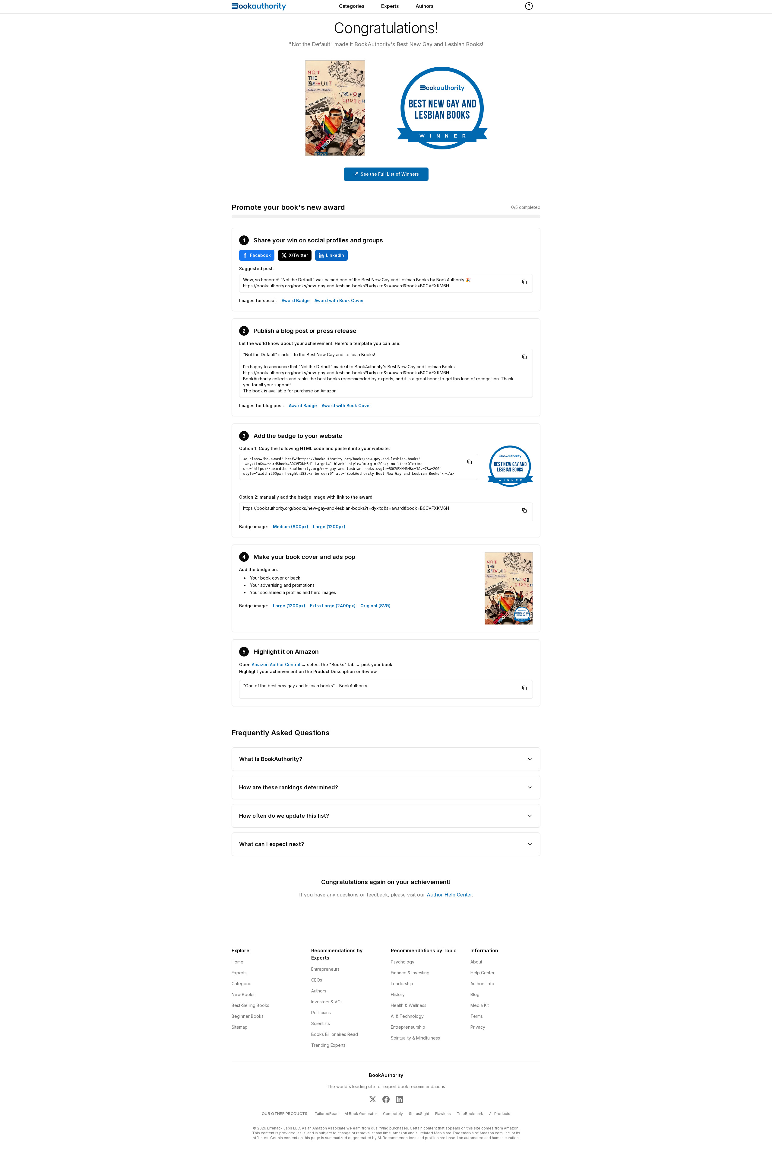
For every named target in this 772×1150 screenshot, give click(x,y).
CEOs (316, 979)
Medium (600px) (290, 526)
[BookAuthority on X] (372, 1099)
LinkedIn (335, 255)
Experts (390, 6)
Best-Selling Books (250, 1005)
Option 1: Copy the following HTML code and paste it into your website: (314, 448)
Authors (424, 6)
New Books (243, 994)
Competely (393, 1113)
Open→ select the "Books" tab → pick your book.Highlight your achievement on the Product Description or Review (316, 668)
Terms (476, 1016)
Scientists (320, 1023)
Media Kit (479, 1005)
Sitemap (240, 1027)
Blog (474, 994)
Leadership (402, 983)
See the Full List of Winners (390, 174)
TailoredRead (327, 1113)
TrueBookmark (470, 1113)
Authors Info (482, 983)
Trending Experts (328, 1045)
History (398, 994)
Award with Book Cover (339, 300)
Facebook (260, 255)
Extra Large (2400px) (333, 605)
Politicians (321, 1012)
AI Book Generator (361, 1113)
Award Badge (296, 300)
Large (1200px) (329, 526)
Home (237, 961)
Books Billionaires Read (334, 1034)
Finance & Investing (410, 972)
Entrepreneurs (325, 969)
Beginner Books (248, 1016)
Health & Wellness (408, 1005)
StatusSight (419, 1113)
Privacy (477, 1027)
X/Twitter (298, 255)
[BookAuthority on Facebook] (386, 1099)
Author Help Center (449, 895)
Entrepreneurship (408, 1027)
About (476, 961)
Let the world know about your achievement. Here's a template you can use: (319, 343)
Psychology (402, 961)
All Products (499, 1113)
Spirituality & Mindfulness (415, 1037)
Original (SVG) (375, 605)
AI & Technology (407, 1016)
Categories (351, 6)
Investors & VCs (327, 1001)
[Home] (259, 7)
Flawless (443, 1113)
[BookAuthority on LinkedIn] (399, 1099)
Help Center (482, 972)
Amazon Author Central (276, 664)
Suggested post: (256, 268)
